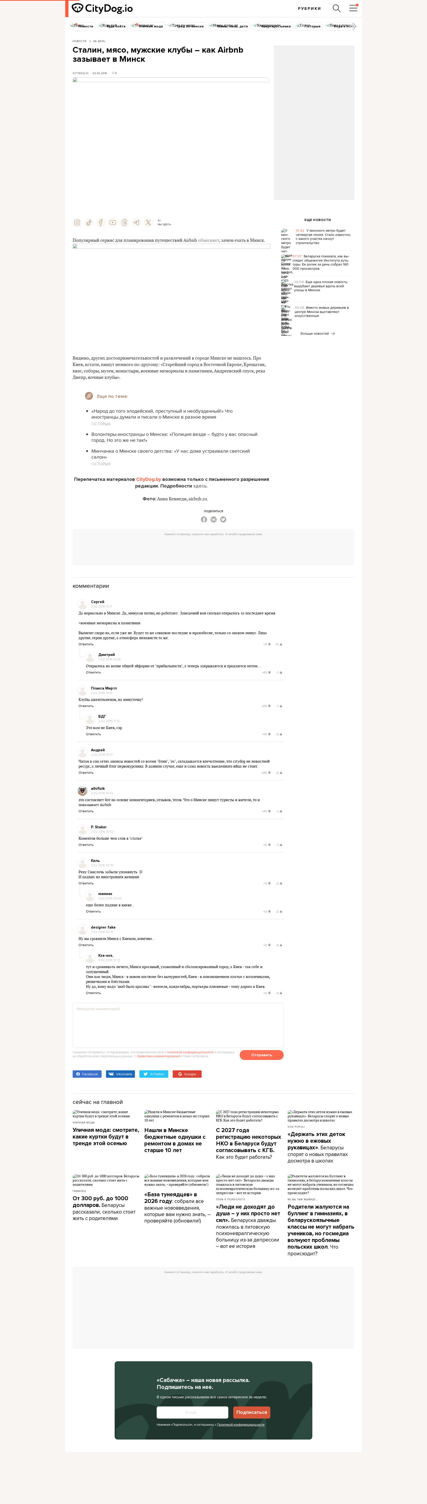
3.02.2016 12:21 (109, 960)
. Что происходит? (321, 1230)
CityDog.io (81, 73)
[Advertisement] (314, 85)
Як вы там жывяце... (303, 1199)
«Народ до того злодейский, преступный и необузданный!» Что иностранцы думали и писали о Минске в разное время (162, 413)
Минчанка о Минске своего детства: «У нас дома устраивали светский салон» (170, 453)
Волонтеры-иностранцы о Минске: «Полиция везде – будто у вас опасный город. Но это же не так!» (174, 437)
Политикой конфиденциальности (240, 1424)
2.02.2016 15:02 (102, 831)
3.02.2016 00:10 (102, 865)
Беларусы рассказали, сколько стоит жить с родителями (104, 1208)
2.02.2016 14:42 (102, 793)
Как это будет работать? (248, 1143)
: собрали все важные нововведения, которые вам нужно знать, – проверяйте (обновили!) (177, 1207)
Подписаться (251, 1412)
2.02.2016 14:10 (101, 693)
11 (116, 73)
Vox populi (296, 1126)
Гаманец (79, 1191)
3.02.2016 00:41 (102, 932)
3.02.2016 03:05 (110, 898)
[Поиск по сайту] (337, 8)
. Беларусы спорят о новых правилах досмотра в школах (318, 1147)
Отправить (261, 1055)
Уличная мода (84, 1122)
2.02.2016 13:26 (109, 659)
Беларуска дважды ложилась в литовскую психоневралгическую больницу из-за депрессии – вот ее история (248, 1226)
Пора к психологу (230, 1199)
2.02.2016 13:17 (101, 606)
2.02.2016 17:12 (109, 721)
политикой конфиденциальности (190, 1052)
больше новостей (315, 333)
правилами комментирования (158, 1056)
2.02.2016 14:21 (101, 754)
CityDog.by (148, 479)
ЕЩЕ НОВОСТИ (317, 220)
